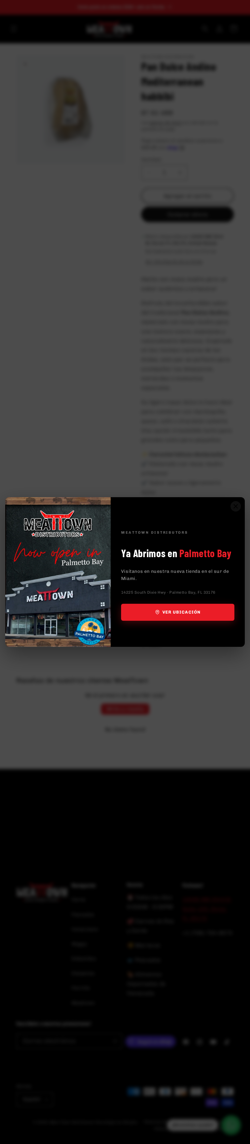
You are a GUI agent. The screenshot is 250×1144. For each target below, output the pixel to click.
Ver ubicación (181, 612)
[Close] (235, 506)
